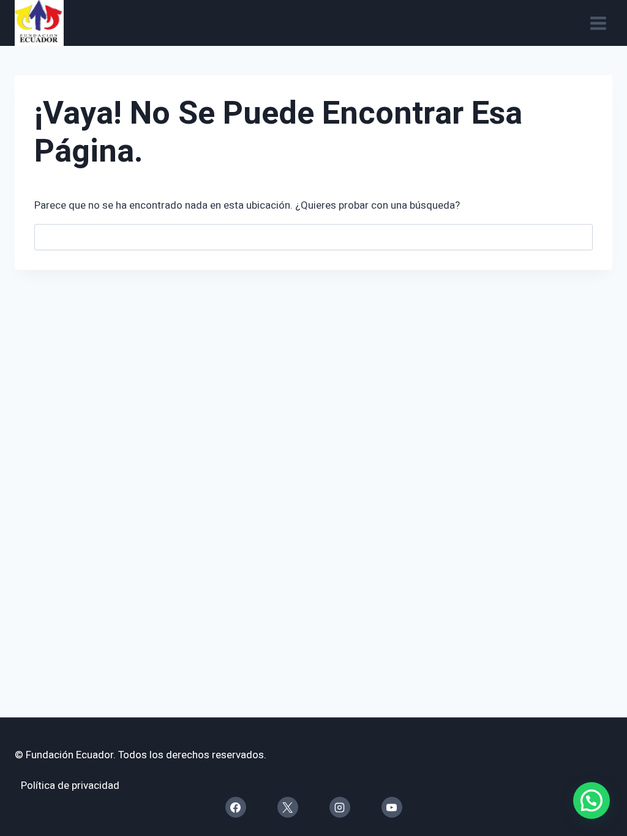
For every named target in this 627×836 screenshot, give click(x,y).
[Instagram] (339, 807)
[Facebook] (235, 807)
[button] (591, 800)
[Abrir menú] (598, 22)
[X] (287, 807)
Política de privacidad (70, 785)
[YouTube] (391, 807)
